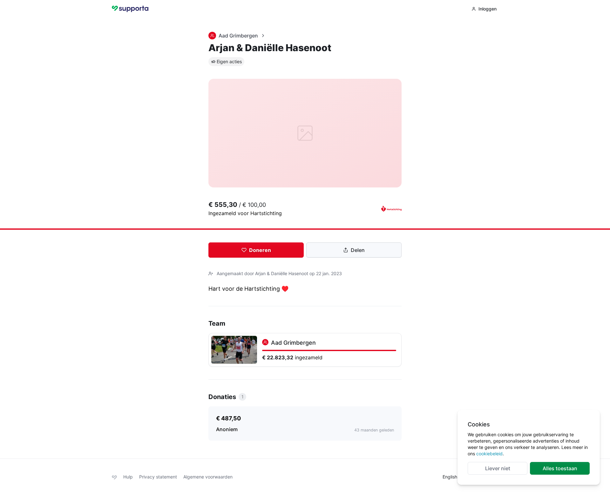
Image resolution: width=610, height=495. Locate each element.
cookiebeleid (489, 453)
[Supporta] (114, 476)
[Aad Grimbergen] (305, 349)
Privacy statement (158, 476)
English (450, 476)
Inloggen (487, 8)
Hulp (128, 476)
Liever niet (497, 468)
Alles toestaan (560, 468)
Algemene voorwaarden (208, 476)
